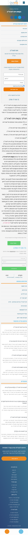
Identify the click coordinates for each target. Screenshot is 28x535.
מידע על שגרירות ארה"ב (20, 327)
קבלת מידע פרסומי (18, 86)
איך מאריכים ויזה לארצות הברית (18, 341)
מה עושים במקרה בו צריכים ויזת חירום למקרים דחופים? (14, 402)
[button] (24, 2)
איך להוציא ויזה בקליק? (20, 431)
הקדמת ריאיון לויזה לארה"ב (19, 355)
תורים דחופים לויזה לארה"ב (19, 367)
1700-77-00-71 (14, 99)
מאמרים (11, 9)
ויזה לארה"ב (15, 9)
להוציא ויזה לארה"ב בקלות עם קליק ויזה (16, 387)
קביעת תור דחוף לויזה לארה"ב (18, 417)
